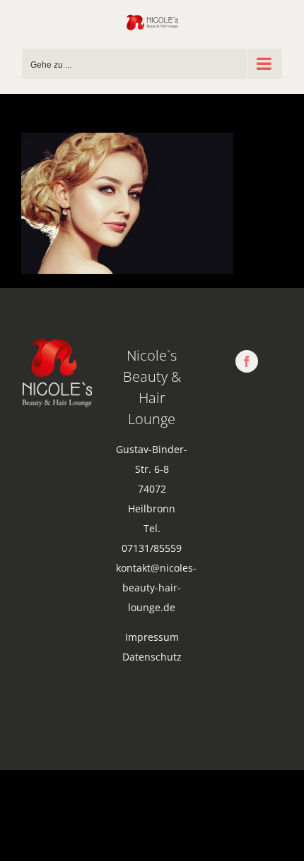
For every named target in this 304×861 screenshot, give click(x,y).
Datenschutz (152, 656)
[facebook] (246, 361)
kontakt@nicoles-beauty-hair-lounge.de (156, 587)
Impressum (152, 637)
